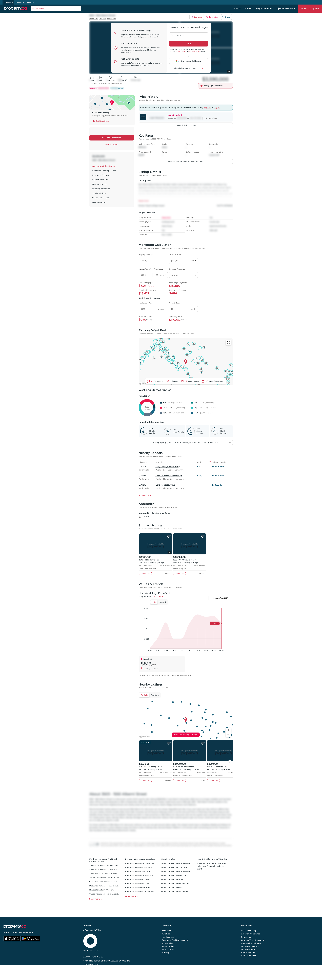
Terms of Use (168, 949)
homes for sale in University (138, 879)
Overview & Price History (103, 166)
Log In (304, 9)
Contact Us (246, 937)
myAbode (22, 932)
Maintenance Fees (145, 303)
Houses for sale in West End (101, 890)
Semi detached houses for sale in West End (109, 882)
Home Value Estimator (251, 943)
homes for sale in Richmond (174, 867)
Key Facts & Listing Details (104, 171)
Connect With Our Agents (253, 940)
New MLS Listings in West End (212, 859)
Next (189, 44)
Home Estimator (287, 8)
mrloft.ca (30, 2)
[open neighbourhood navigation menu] (273, 8)
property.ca (8, 2)
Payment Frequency (177, 269)
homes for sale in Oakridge (137, 887)
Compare (198, 17)
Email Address (176, 34)
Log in (201, 68)
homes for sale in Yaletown (137, 871)
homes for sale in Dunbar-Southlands (142, 891)
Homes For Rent (248, 956)
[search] (56, 8)
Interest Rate (145, 269)
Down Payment (175, 255)
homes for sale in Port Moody (174, 891)
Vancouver (111, 19)
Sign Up (315, 9)
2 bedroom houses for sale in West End (107, 870)
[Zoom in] (228, 730)
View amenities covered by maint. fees (185, 161)
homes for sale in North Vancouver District (180, 871)
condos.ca (20, 2)
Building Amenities (101, 189)
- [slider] (205, 605)
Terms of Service (194, 51)
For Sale (237, 8)
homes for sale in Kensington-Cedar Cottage (145, 875)
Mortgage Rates (248, 949)
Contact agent (111, 144)
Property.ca (9, 932)
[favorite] (168, 536)
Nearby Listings (99, 202)
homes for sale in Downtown (138, 867)
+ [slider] (228, 605)
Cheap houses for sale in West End (105, 894)
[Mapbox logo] (144, 383)
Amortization (159, 269)
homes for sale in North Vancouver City (179, 863)
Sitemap (166, 952)
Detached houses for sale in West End (106, 886)
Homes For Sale (248, 952)
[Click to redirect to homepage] (15, 8)
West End (93, 19)
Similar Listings (99, 193)
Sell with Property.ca (111, 138)
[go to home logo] (15, 926)
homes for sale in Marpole (137, 883)
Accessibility (167, 943)
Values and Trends (100, 198)
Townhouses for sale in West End (104, 878)
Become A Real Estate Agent (175, 940)
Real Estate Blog (248, 931)
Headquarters (168, 937)
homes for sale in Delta (171, 887)
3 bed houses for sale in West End (104, 874)
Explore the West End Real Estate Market (103, 860)
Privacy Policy (181, 51)
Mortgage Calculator (101, 175)
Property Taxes (174, 303)
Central (102, 19)
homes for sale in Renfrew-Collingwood (143, 863)
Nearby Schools (99, 184)
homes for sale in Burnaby (173, 879)
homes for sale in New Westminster (177, 883)
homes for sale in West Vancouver (176, 875)
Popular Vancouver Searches (140, 859)
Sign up (207, 107)
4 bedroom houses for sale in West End (107, 866)
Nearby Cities (168, 859)
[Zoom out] (228, 734)
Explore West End (100, 180)
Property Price (145, 255)
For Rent (249, 8)
